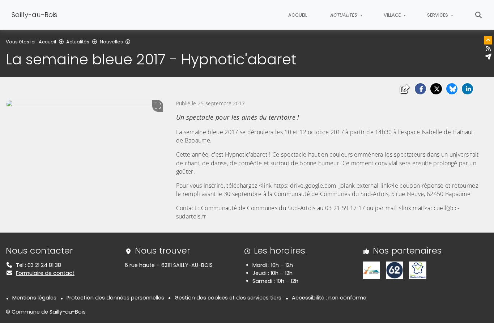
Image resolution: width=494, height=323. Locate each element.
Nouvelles (111, 42)
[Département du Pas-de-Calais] (394, 269)
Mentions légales (34, 297)
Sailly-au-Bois (34, 14)
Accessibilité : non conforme (329, 297)
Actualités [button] (344, 15)
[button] (420, 88)
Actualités (77, 42)
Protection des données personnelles (115, 297)
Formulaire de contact (45, 273)
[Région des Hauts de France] (417, 269)
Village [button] (393, 15)
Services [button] (438, 15)
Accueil (297, 15)
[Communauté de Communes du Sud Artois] (371, 269)
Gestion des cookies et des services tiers (228, 297)
